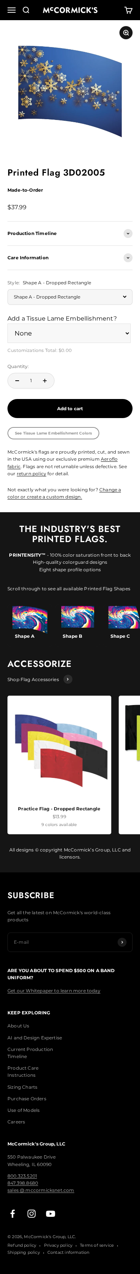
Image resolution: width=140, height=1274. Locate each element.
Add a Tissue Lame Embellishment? (62, 318)
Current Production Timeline (30, 1052)
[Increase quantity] (44, 380)
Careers (16, 1122)
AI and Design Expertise (34, 1037)
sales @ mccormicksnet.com (40, 1190)
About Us (18, 1026)
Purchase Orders (26, 1098)
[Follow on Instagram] (32, 1214)
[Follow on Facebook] (12, 1214)
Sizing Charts (22, 1087)
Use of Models (23, 1110)
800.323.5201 (22, 1176)
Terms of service (97, 1245)
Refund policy (21, 1245)
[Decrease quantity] (17, 380)
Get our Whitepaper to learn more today (53, 990)
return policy (31, 473)
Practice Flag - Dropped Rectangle (59, 808)
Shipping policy (23, 1252)
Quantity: (18, 366)
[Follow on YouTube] (51, 1214)
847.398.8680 (22, 1183)
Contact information (68, 1252)
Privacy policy (58, 1245)
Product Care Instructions (22, 1071)
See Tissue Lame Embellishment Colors (53, 433)
